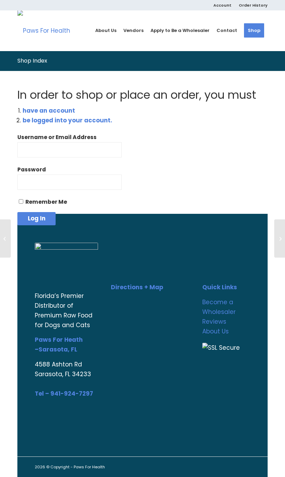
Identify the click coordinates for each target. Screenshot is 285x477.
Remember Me (45, 201)
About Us (215, 331)
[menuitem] (222, 5)
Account (222, 5)
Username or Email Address (57, 137)
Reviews (214, 321)
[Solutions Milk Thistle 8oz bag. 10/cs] (279, 238)
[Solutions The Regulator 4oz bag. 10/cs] (5, 238)
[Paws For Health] (43, 30)
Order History (253, 5)
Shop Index (32, 61)
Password (31, 169)
